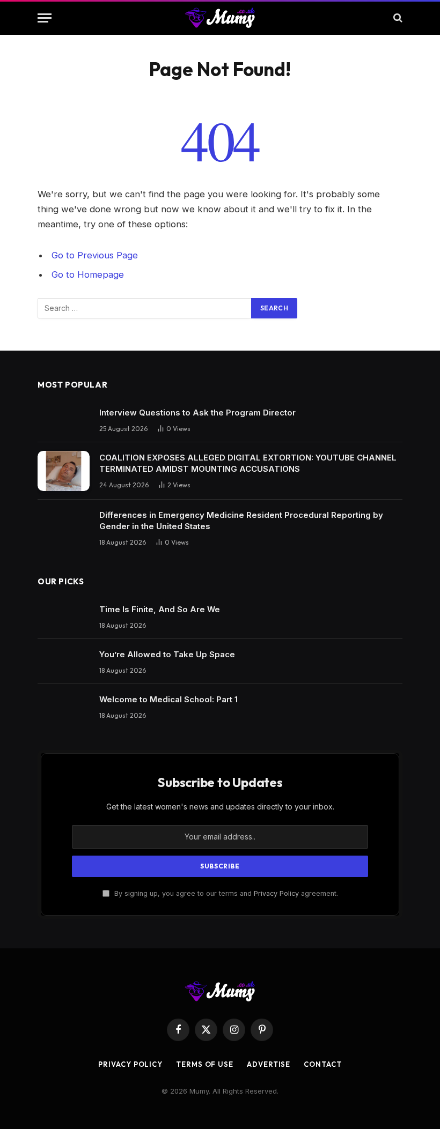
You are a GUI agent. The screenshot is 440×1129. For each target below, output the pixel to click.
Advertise (268, 1064)
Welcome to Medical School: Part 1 (168, 699)
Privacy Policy (276, 893)
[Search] (396, 18)
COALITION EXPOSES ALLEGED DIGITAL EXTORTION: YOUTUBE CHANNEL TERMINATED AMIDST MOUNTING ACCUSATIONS (248, 463)
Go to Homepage (88, 274)
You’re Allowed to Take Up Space (167, 654)
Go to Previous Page (95, 255)
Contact (322, 1064)
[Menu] (45, 18)
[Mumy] (220, 18)
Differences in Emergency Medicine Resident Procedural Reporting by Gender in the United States (241, 520)
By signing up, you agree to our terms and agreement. (225, 893)
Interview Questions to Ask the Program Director (197, 412)
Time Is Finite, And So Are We (159, 609)
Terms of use (204, 1064)
